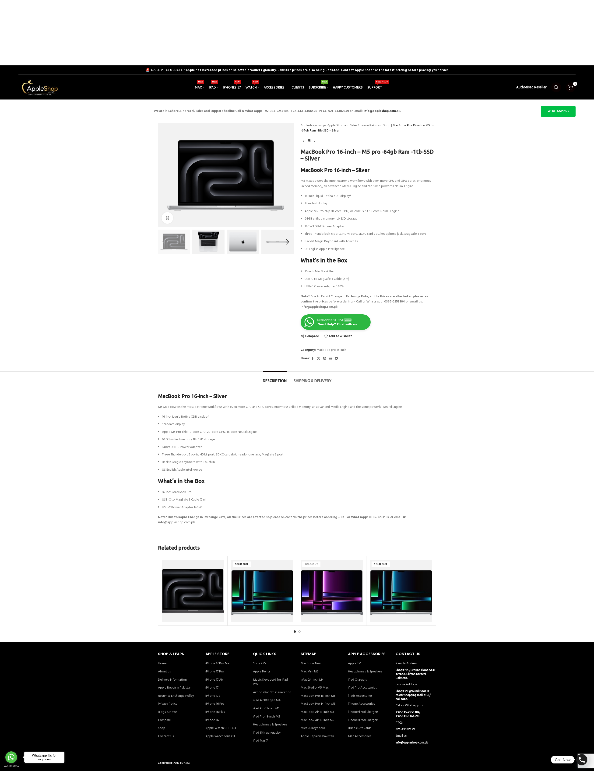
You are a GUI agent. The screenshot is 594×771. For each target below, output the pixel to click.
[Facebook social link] (313, 358)
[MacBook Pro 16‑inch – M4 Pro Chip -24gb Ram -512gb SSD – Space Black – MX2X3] (193, 591)
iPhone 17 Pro (214, 671)
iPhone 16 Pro (214, 704)
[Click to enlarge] (167, 218)
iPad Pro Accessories (362, 688)
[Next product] (314, 141)
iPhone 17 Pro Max (218, 663)
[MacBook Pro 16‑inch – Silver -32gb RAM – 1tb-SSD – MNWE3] (262, 591)
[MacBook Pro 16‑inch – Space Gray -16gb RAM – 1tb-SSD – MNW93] (332, 591)
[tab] (275, 378)
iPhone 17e (212, 696)
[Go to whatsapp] (11, 757)
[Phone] (581, 759)
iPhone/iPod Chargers (363, 712)
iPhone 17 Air (214, 680)
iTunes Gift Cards (359, 728)
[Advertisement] (140, 32)
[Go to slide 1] (295, 631)
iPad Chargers (357, 680)
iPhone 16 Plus (215, 712)
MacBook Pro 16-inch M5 (318, 696)
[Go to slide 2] (299, 631)
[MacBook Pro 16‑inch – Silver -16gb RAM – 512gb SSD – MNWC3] (401, 591)
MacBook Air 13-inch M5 (317, 712)
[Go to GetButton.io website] (11, 766)
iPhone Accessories (361, 704)
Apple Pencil (262, 671)
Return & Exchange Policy (176, 696)
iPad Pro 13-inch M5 (266, 716)
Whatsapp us (558, 111)
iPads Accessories (360, 696)
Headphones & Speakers (270, 724)
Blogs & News (167, 712)
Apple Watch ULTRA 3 (220, 728)
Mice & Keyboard (313, 728)
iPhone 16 (212, 720)
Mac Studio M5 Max (315, 688)
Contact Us (166, 736)
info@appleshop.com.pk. (382, 111)
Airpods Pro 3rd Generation (272, 692)
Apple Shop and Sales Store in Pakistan (354, 125)
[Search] (556, 87)
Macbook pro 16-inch (331, 350)
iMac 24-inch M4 (312, 680)
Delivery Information (172, 680)
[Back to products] (309, 141)
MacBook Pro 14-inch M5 (318, 704)
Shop (386, 125)
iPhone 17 (211, 688)
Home (162, 663)
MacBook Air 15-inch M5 (317, 720)
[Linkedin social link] (330, 358)
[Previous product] (303, 141)
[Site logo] (39, 87)
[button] (164, 242)
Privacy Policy (167, 704)
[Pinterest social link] (325, 358)
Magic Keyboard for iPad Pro (270, 682)
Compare (164, 720)
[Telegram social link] (336, 358)
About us (164, 671)
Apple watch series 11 (220, 736)
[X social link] (319, 358)
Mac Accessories (359, 736)
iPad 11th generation (267, 733)
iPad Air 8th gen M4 (267, 700)
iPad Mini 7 (260, 741)
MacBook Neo (311, 663)
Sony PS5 (259, 663)
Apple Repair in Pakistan (174, 688)
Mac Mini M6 (309, 671)
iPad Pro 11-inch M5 (266, 708)
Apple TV (354, 663)
